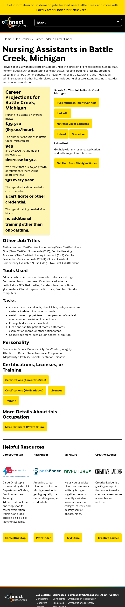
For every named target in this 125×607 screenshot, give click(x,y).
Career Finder (43, 39)
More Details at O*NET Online (25, 427)
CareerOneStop (15, 538)
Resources (41, 602)
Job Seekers (23, 39)
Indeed (61, 134)
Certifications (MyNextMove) (24, 390)
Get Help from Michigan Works (77, 163)
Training (10, 401)
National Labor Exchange (73, 123)
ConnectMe (42, 598)
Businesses (59, 594)
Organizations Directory (81, 602)
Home (7, 39)
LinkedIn (63, 113)
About (103, 594)
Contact (113, 594)
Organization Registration (82, 598)
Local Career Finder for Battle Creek (62, 10)
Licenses (56, 390)
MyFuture (73, 538)
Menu (42, 22)
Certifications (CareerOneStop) (25, 380)
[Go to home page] (15, 27)
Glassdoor (78, 134)
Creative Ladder (108, 538)
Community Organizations (83, 594)
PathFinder (43, 538)
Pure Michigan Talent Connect (76, 103)
